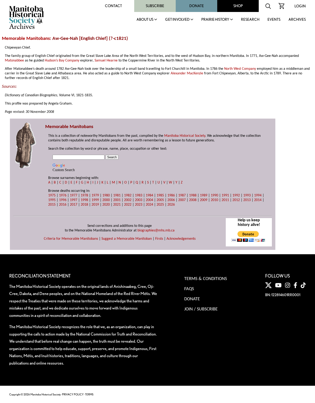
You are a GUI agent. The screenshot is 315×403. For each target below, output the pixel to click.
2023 (138, 205)
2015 (52, 205)
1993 (247, 195)
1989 (203, 195)
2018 (84, 205)
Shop (238, 6)
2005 (160, 200)
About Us (145, 20)
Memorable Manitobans (26, 38)
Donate (196, 6)
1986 (171, 195)
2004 (149, 200)
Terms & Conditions (205, 279)
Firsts (159, 239)
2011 (225, 200)
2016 (62, 205)
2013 (247, 200)
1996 (62, 200)
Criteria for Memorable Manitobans (71, 239)
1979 (95, 195)
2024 (149, 205)
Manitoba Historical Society (184, 136)
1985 (160, 195)
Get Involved (177, 20)
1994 (258, 195)
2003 (138, 200)
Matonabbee (14, 60)
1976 (62, 195)
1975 (52, 195)
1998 (84, 200)
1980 (106, 195)
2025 (160, 205)
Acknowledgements (181, 239)
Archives (297, 20)
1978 (84, 195)
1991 (225, 195)
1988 (192, 195)
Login (300, 6)
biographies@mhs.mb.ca (156, 230)
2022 (127, 205)
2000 (106, 200)
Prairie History (215, 20)
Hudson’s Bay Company (62, 60)
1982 (127, 195)
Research (250, 20)
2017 (73, 205)
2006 (171, 200)
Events (273, 20)
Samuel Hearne (106, 60)
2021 (117, 205)
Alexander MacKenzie (187, 73)
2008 (192, 200)
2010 (214, 200)
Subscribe (155, 6)
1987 (182, 195)
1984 (149, 195)
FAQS (189, 289)
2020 (106, 205)
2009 (203, 200)
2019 (95, 205)
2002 (127, 200)
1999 (95, 200)
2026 (171, 205)
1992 (236, 195)
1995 (52, 200)
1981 (117, 195)
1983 (138, 195)
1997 (73, 200)
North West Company (240, 69)
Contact (113, 6)
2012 (236, 200)
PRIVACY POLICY (73, 394)
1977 (73, 195)
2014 (258, 200)
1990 (214, 195)
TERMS (89, 394)
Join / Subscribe (201, 309)
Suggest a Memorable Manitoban (126, 239)
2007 (182, 200)
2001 (117, 200)
